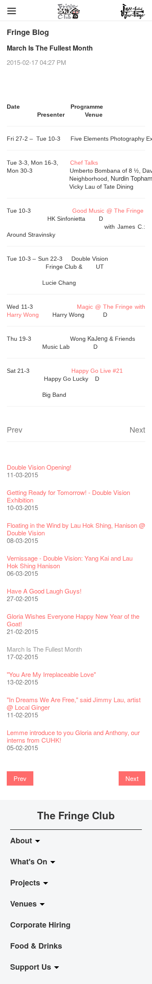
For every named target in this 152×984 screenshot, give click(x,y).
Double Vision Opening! (39, 467)
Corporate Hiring (40, 924)
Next (137, 429)
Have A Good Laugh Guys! (44, 590)
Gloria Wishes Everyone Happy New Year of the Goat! (73, 620)
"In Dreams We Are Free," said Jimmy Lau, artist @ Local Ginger (74, 703)
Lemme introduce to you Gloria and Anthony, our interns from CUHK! (73, 736)
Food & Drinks (36, 945)
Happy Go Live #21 (97, 370)
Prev (14, 429)
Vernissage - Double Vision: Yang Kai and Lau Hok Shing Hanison (70, 562)
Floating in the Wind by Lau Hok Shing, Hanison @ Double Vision (76, 529)
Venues (24, 903)
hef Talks (86, 162)
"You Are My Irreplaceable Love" (51, 674)
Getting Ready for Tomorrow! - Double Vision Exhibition (68, 496)
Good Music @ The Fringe (108, 210)
